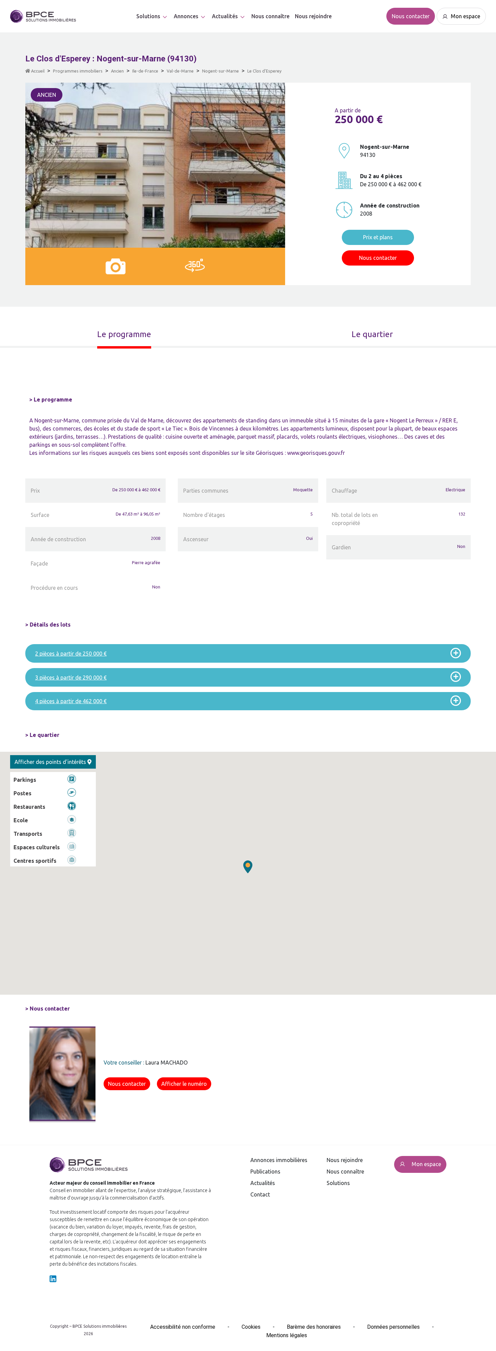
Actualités (262, 1183)
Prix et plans (378, 237)
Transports (27, 834)
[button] (247, 866)
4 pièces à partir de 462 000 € (71, 701)
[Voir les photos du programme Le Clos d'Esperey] (115, 266)
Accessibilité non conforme (182, 1327)
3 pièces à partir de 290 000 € (71, 677)
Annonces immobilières (278, 1160)
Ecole (20, 820)
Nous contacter (411, 16)
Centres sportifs (34, 861)
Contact (260, 1194)
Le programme (124, 334)
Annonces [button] (186, 16)
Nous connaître (270, 16)
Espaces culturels (36, 847)
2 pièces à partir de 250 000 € (71, 654)
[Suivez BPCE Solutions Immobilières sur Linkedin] (53, 1278)
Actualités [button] (225, 16)
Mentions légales (286, 1335)
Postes (22, 793)
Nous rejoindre (313, 16)
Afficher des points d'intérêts (51, 762)
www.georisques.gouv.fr (316, 453)
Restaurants (29, 807)
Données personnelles (393, 1327)
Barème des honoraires (314, 1327)
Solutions (148, 16)
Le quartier (372, 334)
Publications (265, 1171)
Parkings (24, 780)
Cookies (251, 1327)
